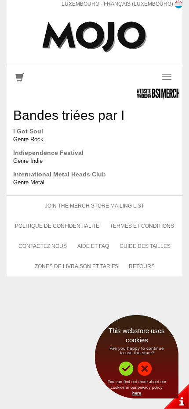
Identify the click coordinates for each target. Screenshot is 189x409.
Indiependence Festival (48, 152)
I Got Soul (28, 131)
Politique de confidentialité (57, 226)
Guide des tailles (145, 246)
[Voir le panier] (19, 79)
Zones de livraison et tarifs (76, 266)
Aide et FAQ (93, 246)
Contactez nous (42, 246)
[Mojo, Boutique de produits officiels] (94, 37)
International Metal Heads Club (59, 174)
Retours (142, 266)
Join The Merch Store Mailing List (94, 206)
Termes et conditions (142, 226)
